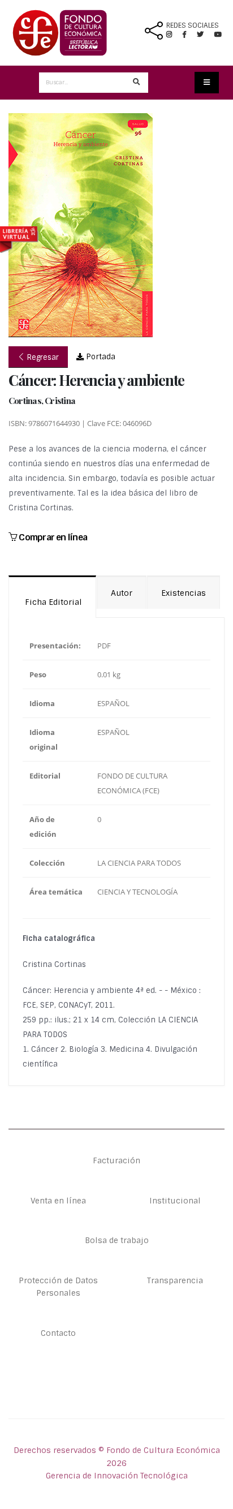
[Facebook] (189, 34)
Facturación (116, 1160)
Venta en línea (58, 1201)
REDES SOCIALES (192, 25)
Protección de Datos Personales (58, 1286)
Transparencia (175, 1280)
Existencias (183, 593)
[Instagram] (173, 34)
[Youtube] (218, 34)
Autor (121, 593)
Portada (99, 357)
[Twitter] (205, 34)
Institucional (175, 1201)
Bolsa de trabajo (117, 1240)
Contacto (58, 1333)
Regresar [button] (42, 357)
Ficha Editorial (52, 602)
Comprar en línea (52, 537)
